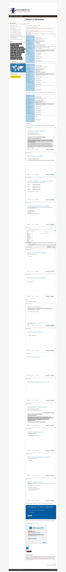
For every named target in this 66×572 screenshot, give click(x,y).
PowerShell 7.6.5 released (13, 28)
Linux (15, 50)
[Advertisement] (33, 4)
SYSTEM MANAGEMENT (14, 57)
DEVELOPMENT (13, 45)
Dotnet (17, 45)
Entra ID (22, 47)
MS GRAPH (18, 52)
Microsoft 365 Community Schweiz (40, 558)
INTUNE (12, 50)
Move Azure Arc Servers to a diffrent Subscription (16, 39)
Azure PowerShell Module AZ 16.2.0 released (15, 32)
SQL (20, 55)
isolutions (50, 556)
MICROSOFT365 (22, 50)
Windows (29, 551)
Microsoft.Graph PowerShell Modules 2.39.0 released (16, 35)
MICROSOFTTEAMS (13, 52)
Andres (26, 556)
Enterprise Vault (13, 47)
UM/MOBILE (20, 57)
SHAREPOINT (16, 55)
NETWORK (22, 52)
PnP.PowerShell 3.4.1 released (14, 25)
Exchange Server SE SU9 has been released (15, 26)
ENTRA (18, 47)
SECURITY (12, 55)
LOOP (18, 50)
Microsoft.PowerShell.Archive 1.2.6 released (15, 29)
